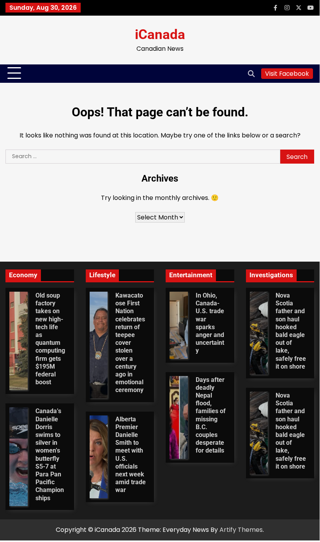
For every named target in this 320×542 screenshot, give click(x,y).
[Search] (251, 73)
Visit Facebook (287, 74)
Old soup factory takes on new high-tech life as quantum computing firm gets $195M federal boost (50, 339)
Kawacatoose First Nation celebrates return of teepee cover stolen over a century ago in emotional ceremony (130, 343)
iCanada (160, 34)
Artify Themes (241, 529)
